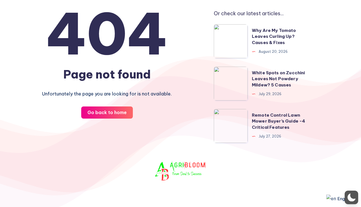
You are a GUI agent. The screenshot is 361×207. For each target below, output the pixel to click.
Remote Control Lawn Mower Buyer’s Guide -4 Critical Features (278, 121)
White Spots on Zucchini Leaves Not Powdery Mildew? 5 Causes (278, 79)
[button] (351, 197)
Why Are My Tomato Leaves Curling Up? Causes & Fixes (274, 36)
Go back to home (107, 112)
